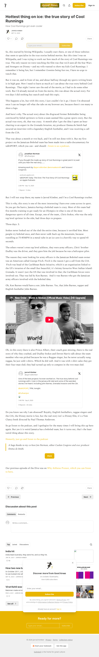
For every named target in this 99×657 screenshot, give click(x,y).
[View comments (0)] (16, 38)
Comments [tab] (11, 514)
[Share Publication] (69, 5)
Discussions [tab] (24, 544)
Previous (15, 497)
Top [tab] (8, 544)
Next (86, 497)
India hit (10, 551)
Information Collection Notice (48, 602)
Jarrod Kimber (16, 31)
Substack (37, 652)
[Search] (64, 5)
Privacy (48, 640)
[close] (73, 563)
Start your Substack (43, 646)
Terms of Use (61, 600)
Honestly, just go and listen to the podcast (27, 439)
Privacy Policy (68, 602)
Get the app (61, 646)
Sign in (91, 5)
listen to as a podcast (58, 146)
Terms (55, 640)
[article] (49, 556)
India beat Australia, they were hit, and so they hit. (26, 554)
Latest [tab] (14, 544)
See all (10, 603)
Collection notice (66, 640)
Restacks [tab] (21, 514)
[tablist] (16, 514)
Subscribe (79, 5)
